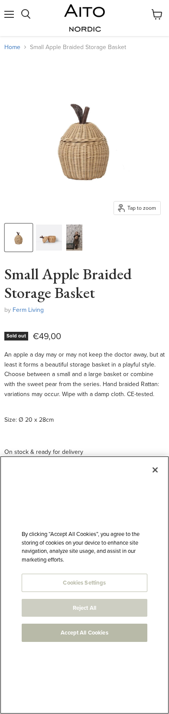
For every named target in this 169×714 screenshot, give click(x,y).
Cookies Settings (84, 582)
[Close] (155, 469)
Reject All (84, 608)
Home (12, 46)
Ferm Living (28, 309)
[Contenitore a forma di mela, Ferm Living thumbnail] (18, 237)
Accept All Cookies (84, 632)
